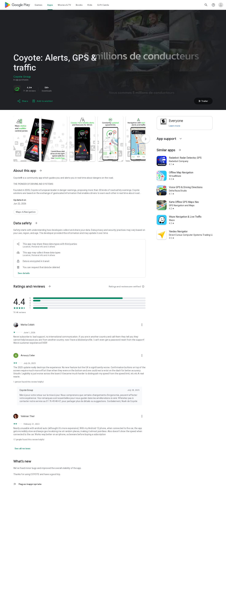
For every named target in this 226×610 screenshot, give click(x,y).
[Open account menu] (220, 5)
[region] (56, 89)
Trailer (203, 101)
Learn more (174, 125)
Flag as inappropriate (27, 484)
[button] (26, 139)
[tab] (38, 5)
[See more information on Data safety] (36, 223)
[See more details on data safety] (24, 273)
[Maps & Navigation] (25, 212)
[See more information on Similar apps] (179, 150)
